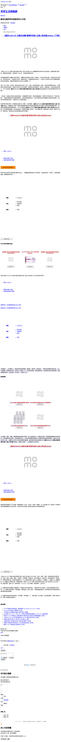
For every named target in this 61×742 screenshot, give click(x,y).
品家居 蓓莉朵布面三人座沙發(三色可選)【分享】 (17, 619)
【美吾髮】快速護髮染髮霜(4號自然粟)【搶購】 (16, 612)
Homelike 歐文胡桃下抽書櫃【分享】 (13, 610)
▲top (2, 647)
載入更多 (3, 650)
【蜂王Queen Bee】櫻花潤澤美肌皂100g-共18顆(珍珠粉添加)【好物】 (22, 617)
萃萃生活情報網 (9, 11)
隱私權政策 (38, 721)
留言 (12, 641)
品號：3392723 (7, 151)
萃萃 (2, 632)
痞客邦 (9, 641)
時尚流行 (12, 645)
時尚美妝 (12, 22)
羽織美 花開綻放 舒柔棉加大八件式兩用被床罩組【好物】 (19, 622)
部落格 (5, 27)
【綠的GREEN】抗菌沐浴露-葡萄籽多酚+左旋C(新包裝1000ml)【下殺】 (32, 36)
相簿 (5, 25)
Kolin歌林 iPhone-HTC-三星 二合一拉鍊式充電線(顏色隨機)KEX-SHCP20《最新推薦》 (26, 614)
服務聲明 (45, 721)
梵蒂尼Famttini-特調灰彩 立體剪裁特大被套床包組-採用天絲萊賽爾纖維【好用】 (24, 615)
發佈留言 (3, 659)
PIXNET (19, 721)
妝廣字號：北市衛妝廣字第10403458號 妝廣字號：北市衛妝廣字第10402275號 (30, 373)
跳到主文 (3, 15)
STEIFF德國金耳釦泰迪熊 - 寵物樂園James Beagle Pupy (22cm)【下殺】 (22, 608)
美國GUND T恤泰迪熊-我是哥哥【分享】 (14, 624)
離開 (9, 739)
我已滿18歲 (3, 739)
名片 (5, 29)
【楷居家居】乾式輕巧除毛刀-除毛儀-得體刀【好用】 (18, 621)
